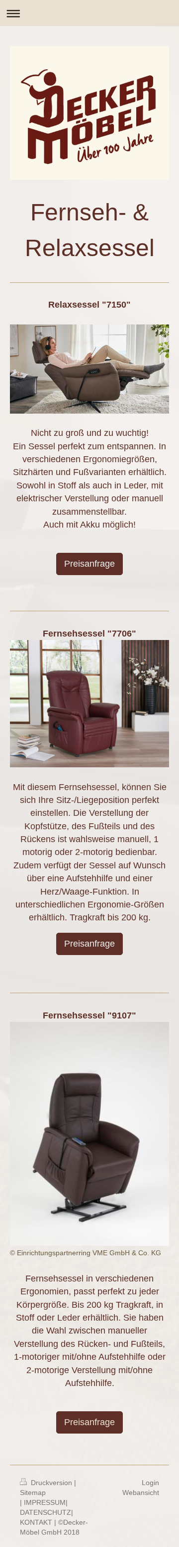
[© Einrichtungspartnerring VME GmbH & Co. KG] (89, 1134)
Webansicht (140, 1492)
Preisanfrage (89, 564)
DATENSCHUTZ (45, 1512)
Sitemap (33, 1492)
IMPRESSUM (45, 1502)
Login (150, 1483)
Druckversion (51, 1483)
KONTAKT (36, 1522)
